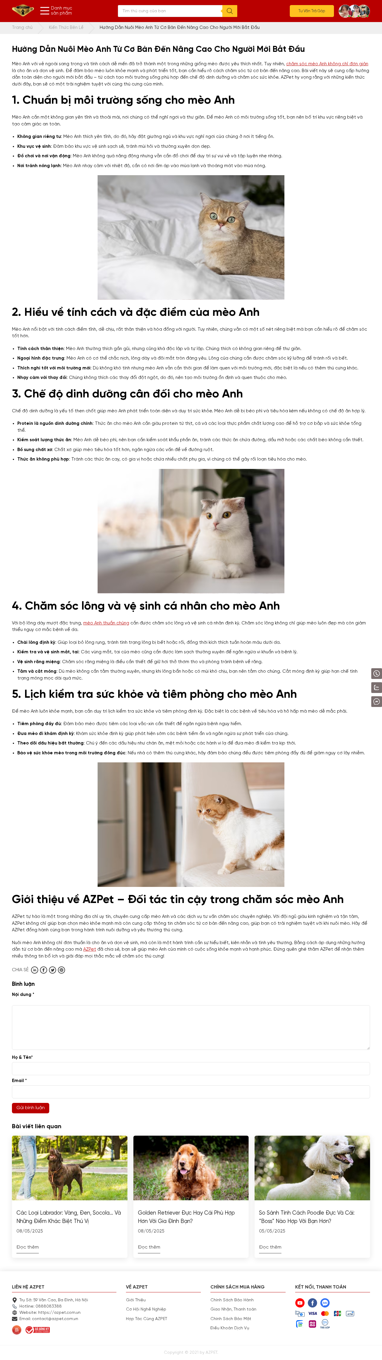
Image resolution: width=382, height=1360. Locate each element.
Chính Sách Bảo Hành (232, 1300)
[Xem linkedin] (34, 970)
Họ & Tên (22, 1057)
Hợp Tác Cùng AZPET (146, 1319)
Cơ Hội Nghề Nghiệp (146, 1309)
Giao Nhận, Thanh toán (233, 1309)
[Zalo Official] (360, 687)
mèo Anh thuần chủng (106, 623)
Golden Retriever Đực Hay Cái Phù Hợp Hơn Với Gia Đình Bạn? (186, 1217)
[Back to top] (372, 1350)
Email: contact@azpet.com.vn (48, 1319)
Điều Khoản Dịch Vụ (229, 1328)
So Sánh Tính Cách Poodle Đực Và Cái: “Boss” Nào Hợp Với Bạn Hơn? (307, 1217)
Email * (19, 1080)
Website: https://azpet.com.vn (50, 1313)
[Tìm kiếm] (229, 11)
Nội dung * (23, 994)
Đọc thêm (27, 1247)
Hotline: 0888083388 (40, 1306)
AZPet (89, 949)
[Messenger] (361, 701)
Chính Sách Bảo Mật (230, 1319)
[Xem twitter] (52, 970)
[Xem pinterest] (61, 970)
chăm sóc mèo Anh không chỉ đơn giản (327, 64)
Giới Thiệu (136, 1300)
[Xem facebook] (43, 970)
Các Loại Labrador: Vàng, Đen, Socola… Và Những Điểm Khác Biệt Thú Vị (68, 1217)
